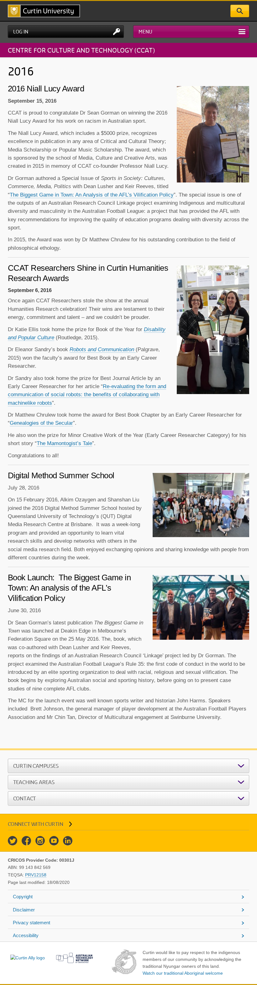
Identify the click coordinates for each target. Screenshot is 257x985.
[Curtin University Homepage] (44, 11)
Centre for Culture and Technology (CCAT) (81, 50)
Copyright (23, 896)
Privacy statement (31, 922)
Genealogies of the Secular (41, 423)
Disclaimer (24, 909)
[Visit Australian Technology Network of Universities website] (74, 957)
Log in (20, 31)
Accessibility (26, 935)
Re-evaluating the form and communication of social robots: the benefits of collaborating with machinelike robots (87, 394)
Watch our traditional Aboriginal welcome (183, 973)
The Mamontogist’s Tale (64, 443)
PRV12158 (35, 874)
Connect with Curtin (35, 824)
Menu (145, 31)
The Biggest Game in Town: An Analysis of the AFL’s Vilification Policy (92, 195)
